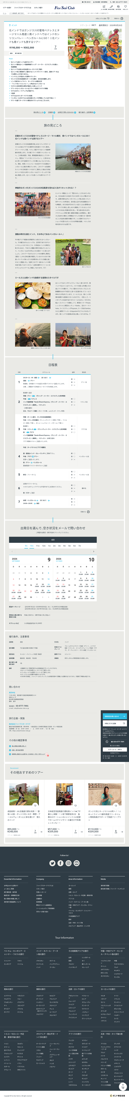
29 (81, 596)
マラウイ (84, 1040)
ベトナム (20, 964)
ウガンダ (84, 1075)
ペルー (19, 999)
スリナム (20, 1012)
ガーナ (71, 1072)
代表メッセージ (41, 892)
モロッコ (20, 1047)
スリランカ (39, 964)
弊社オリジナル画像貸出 (44, 905)
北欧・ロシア (73, 892)
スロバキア (53, 1015)
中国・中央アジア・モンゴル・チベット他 (80, 906)
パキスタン (39, 961)
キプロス (20, 1053)
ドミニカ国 (104, 1082)
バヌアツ (52, 1067)
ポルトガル (117, 1009)
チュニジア (20, 1050)
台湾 (70, 957)
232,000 (19, 592)
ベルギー (117, 1015)
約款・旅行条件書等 (18, 750)
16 (86, 584)
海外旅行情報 (105, 885)
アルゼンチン (8, 1002)
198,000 (37, 586)
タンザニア (85, 1069)
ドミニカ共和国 (106, 1085)
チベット (103, 966)
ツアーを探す (7, 8)
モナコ (103, 1002)
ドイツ (116, 996)
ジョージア (72, 1001)
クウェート (7, 1070)
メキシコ (117, 1063)
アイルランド (118, 1005)
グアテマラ (117, 1047)
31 (92, 596)
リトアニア (85, 1015)
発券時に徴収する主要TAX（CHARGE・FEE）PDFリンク (28, 754)
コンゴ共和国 (73, 1050)
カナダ (103, 1072)
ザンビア (84, 1079)
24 (37, 590)
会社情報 (39, 895)
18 (43, 584)
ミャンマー (7, 961)
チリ (5, 1005)
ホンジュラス (118, 1053)
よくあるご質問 (9, 889)
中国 (115, 961)
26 (48, 590)
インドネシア (73, 967)
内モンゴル (104, 973)
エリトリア (72, 1062)
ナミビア (84, 1047)
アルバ (103, 1052)
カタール (7, 1066)
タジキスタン (105, 976)
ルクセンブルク (106, 1014)
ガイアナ (7, 1012)
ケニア (71, 1079)
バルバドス (104, 1059)
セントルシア (118, 1076)
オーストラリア (41, 1044)
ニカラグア (117, 1066)
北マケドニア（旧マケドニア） (41, 1010)
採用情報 (39, 902)
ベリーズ (103, 1062)
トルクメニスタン (106, 962)
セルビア (52, 996)
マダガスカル (73, 1085)
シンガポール (86, 957)
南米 (70, 919)
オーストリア (40, 1005)
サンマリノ (117, 1002)
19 (48, 584)
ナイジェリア (86, 1050)
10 (31, 546)
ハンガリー (39, 1002)
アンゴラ (71, 1040)
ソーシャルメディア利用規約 (45, 908)
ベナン (71, 1044)
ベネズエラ (20, 996)
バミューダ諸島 (106, 1065)
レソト (71, 1082)
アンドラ (117, 1022)
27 (13, 596)
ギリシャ (20, 1057)
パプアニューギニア (54, 1056)
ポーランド (39, 999)
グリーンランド (87, 1018)
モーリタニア (86, 1085)
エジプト (7, 1057)
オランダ (103, 1011)
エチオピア (72, 1065)
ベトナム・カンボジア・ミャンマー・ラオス (81, 912)
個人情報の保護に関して (19, 746)
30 (86, 596)
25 (43, 590)
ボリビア (7, 1009)
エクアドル (7, 996)
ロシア (84, 999)
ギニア (71, 1075)
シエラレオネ (86, 1065)
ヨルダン (20, 1044)
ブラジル (20, 1009)
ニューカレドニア (54, 1045)
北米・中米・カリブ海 (76, 923)
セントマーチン (119, 1080)
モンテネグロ (54, 1002)
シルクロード (118, 974)
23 (86, 590)
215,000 (43, 592)
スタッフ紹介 (38, 8)
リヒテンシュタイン (106, 1006)
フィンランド (73, 1014)
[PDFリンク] (47, 754)
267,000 (48, 586)
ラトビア (71, 1004)
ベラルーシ (85, 996)
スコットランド (119, 1012)
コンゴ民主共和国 (73, 1054)
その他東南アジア (74, 916)
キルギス (117, 970)
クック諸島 (39, 1053)
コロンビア (20, 1005)
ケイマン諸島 (40, 1047)
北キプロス (7, 1050)
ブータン (52, 967)
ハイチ (116, 1050)
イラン (19, 1063)
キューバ (103, 1079)
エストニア (72, 1008)
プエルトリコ (118, 1073)
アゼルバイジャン (73, 997)
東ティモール (86, 964)
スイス (116, 1018)
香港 (70, 961)
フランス (117, 999)
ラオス (19, 961)
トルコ (6, 1044)
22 (81, 590)
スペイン (103, 1017)
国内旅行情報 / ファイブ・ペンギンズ (112, 889)
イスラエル (20, 1066)
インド (38, 967)
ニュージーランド (54, 1050)
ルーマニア (53, 1012)
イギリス (103, 1021)
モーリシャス (40, 1063)
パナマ (116, 1070)
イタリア (103, 999)
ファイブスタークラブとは (22, 8)
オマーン (7, 1047)
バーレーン (7, 1063)
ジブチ (71, 1059)
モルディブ (39, 1060)
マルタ (103, 996)
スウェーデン (86, 1002)
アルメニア (72, 1011)
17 (37, 584)
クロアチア (39, 1014)
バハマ (103, 1056)
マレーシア (85, 967)
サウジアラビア (22, 1060)
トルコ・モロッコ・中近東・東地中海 (81, 895)
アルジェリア (8, 1053)
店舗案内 (39, 899)
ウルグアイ (7, 999)
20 (13, 590)
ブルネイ (71, 964)
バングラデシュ (55, 964)
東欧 (70, 889)
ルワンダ (84, 1059)
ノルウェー (85, 1012)
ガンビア (71, 1069)
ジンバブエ (85, 1082)
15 (81, 584)
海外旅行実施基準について (12, 902)
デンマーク (85, 1005)
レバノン (7, 1060)
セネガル (84, 1062)
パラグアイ (20, 1002)
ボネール (103, 1069)
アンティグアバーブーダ (105, 1048)
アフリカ (71, 899)
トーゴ (84, 1072)
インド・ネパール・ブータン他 (78, 902)
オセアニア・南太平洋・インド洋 (79, 926)
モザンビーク (86, 1044)
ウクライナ (85, 1009)
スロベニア (53, 1005)
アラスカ (103, 1044)
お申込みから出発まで (11, 885)
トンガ (52, 1063)
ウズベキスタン (119, 964)
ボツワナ (71, 1047)
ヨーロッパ (72, 885)
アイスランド (73, 1017)
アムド (116, 967)
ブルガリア (39, 996)
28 (19, 596)
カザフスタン (105, 969)
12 (44, 546)
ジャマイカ (117, 1057)
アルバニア (53, 999)
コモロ (38, 1050)
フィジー (39, 1057)
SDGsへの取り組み (42, 912)
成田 (53, 539)
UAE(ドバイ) (21, 1070)
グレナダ (117, 1044)
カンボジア (7, 964)
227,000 (43, 586)
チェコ (52, 1009)
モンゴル (117, 977)
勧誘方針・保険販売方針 (12, 895)
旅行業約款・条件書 (10, 892)
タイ (83, 961)
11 (38, 546)
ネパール (52, 961)
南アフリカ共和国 (87, 1054)
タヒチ (52, 1060)
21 (19, 590)
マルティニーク (119, 1060)
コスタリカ (104, 1075)
